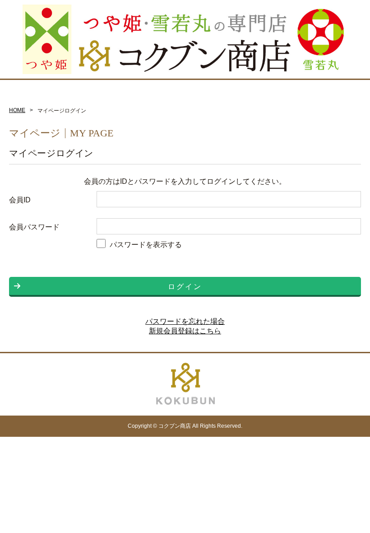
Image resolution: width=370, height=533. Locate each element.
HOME (17, 110)
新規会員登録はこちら (185, 331)
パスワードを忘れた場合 (185, 321)
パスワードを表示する (146, 244)
